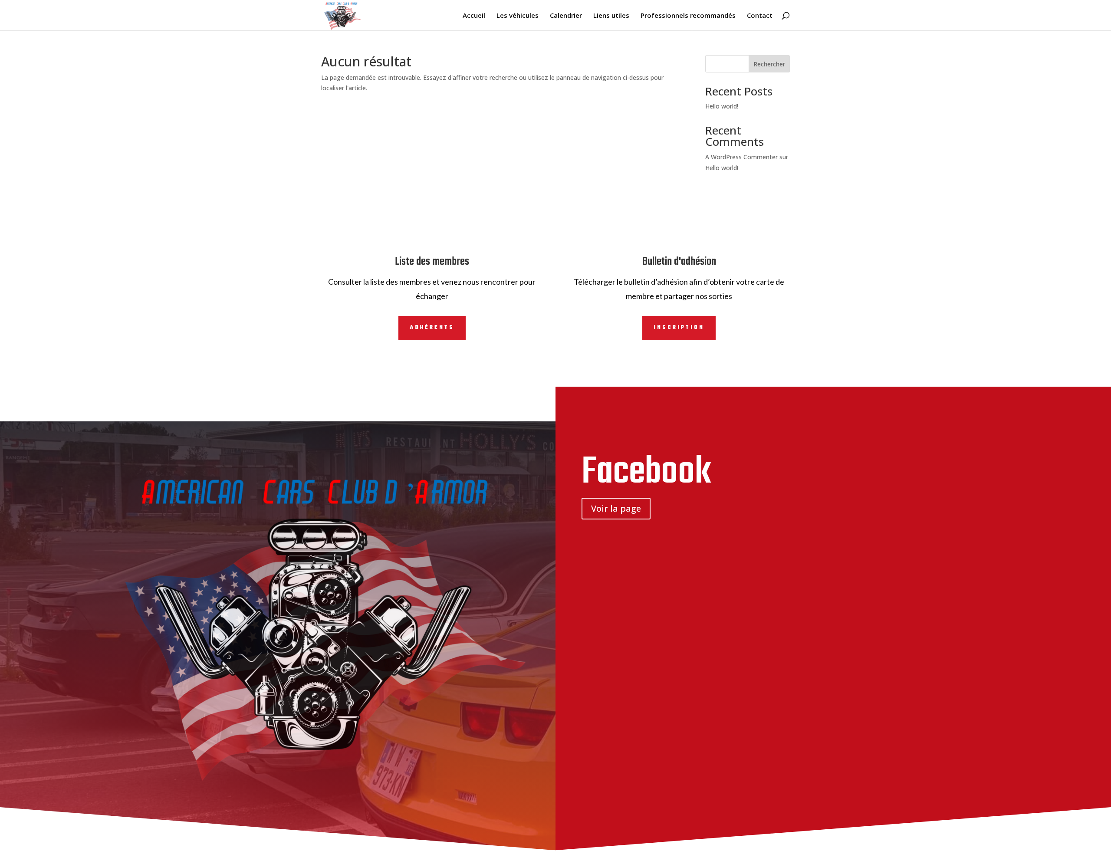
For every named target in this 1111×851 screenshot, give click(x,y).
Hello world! (721, 106)
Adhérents (432, 327)
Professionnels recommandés (688, 16)
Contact (759, 16)
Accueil (474, 16)
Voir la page (616, 508)
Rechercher (769, 64)
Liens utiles (611, 16)
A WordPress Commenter (741, 157)
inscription (679, 327)
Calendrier (566, 16)
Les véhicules (517, 16)
